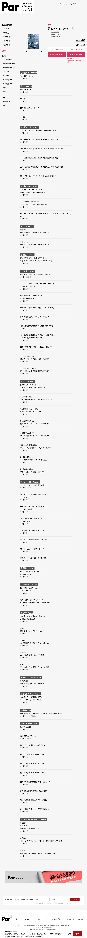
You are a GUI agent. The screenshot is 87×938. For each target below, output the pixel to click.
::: (79, 3)
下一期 (38, 52)
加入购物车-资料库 (57, 54)
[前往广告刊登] (64, 4)
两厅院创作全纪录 (9, 67)
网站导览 (80, 919)
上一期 (27, 52)
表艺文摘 (6, 71)
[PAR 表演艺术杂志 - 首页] (17, 7)
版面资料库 (6, 41)
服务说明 (6, 29)
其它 (4, 92)
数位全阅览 (7, 24)
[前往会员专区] (71, 4)
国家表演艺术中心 (57, 919)
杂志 (4, 50)
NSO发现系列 (7, 80)
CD (3, 97)
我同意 (77, 934)
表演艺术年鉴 (7, 59)
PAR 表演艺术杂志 (8, 918)
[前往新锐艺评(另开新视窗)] (43, 877)
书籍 (4, 55)
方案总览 (6, 33)
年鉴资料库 (6, 45)
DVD (4, 111)
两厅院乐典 (6, 101)
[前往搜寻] (60, 4)
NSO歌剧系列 (7, 84)
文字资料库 (6, 37)
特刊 (4, 88)
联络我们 (28, 919)
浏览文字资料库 (57, 49)
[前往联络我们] (67, 4)
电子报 (46, 919)
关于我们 (18, 919)
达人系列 (6, 76)
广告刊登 (37, 919)
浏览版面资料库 (76, 49)
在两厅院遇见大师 (9, 63)
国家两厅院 (70, 919)
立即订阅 (74, 900)
